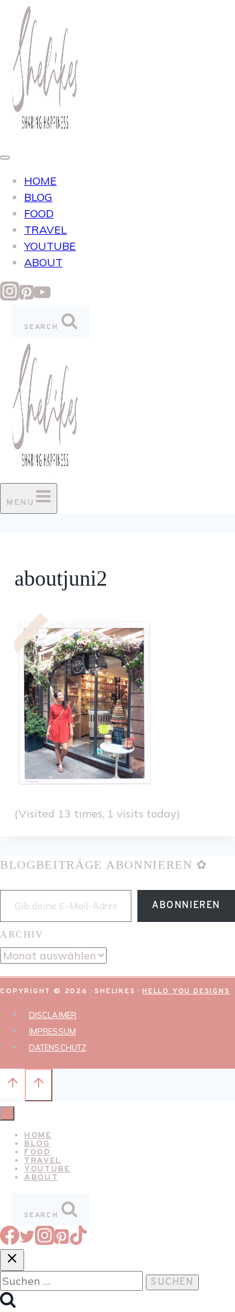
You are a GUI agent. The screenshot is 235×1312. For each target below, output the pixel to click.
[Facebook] (9, 1241)
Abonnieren (186, 906)
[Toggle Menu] (5, 157)
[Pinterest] (26, 297)
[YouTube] (42, 297)
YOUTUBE (50, 246)
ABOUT (43, 262)
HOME (40, 181)
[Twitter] (27, 1241)
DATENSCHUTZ (57, 1047)
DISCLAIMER (53, 1015)
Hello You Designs (186, 991)
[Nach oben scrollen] (12, 1084)
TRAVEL (45, 230)
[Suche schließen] (12, 1260)
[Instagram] (9, 297)
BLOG (38, 197)
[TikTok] (78, 1241)
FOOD (39, 213)
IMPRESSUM (52, 1031)
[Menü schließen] (7, 1113)
